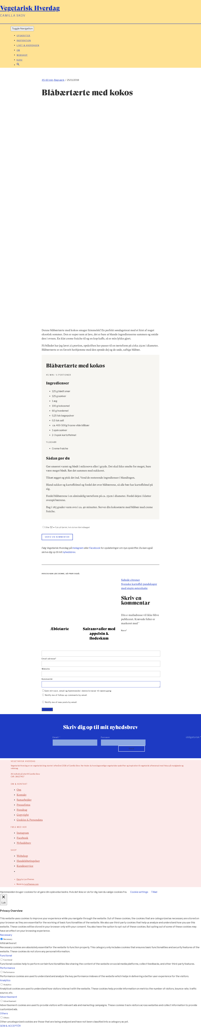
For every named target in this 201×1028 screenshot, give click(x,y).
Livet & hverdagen (28, 45)
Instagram (78, 548)
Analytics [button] (5, 980)
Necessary (7, 939)
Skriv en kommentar (57, 537)
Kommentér (47, 679)
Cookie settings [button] (139, 892)
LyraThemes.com (31, 884)
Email (56, 737)
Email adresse (49, 659)
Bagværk (59, 80)
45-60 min (47, 80)
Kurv (20, 60)
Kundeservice (25, 865)
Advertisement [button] (8, 997)
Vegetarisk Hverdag (30, 8)
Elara (19, 879)
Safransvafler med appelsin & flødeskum (99, 633)
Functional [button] (6, 955)
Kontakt (21, 794)
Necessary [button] (6, 935)
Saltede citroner (130, 579)
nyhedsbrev (69, 552)
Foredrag (22, 809)
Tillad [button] (154, 892)
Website (46, 669)
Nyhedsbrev (24, 842)
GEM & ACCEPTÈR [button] (10, 1025)
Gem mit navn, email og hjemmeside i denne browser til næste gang (78, 691)
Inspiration (24, 40)
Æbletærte (59, 629)
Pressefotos (23, 804)
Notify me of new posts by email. (61, 702)
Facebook (94, 548)
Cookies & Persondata (30, 819)
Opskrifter (23, 36)
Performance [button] (7, 968)
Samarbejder (24, 799)
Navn (124, 630)
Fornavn (105, 737)
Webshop (22, 55)
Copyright (23, 814)
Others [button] (4, 1013)
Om (18, 50)
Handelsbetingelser (28, 860)
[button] (18, 65)
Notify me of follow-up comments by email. (66, 695)
